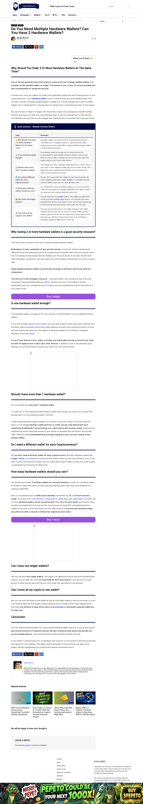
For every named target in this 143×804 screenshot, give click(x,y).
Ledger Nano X (78, 499)
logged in (28, 745)
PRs (63, 15)
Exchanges (24, 15)
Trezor (69, 180)
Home (13, 20)
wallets (47, 282)
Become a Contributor (64, 772)
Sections (72, 15)
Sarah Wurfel (22, 38)
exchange (59, 607)
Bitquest (59, 779)
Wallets (37, 15)
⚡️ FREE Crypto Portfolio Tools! (60, 6)
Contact (59, 759)
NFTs (55, 15)
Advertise (60, 776)
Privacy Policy (61, 766)
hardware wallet (39, 98)
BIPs (13, 495)
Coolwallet (32, 458)
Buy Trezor (53, 519)
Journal (20, 20)
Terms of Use (61, 769)
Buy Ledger (53, 296)
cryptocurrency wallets (37, 324)
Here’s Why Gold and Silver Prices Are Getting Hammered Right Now (63, 711)
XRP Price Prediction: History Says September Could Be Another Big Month (20, 711)
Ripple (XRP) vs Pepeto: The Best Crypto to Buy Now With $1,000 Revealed (85, 711)
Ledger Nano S (51, 499)
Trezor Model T (37, 499)
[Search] (129, 6)
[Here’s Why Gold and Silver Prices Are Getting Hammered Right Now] (64, 693)
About (59, 762)
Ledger (60, 197)
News (15, 15)
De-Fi (47, 15)
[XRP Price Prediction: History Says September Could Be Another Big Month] (21, 693)
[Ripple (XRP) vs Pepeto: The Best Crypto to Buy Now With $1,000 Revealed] (86, 693)
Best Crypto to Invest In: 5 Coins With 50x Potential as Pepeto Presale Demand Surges (42, 712)
